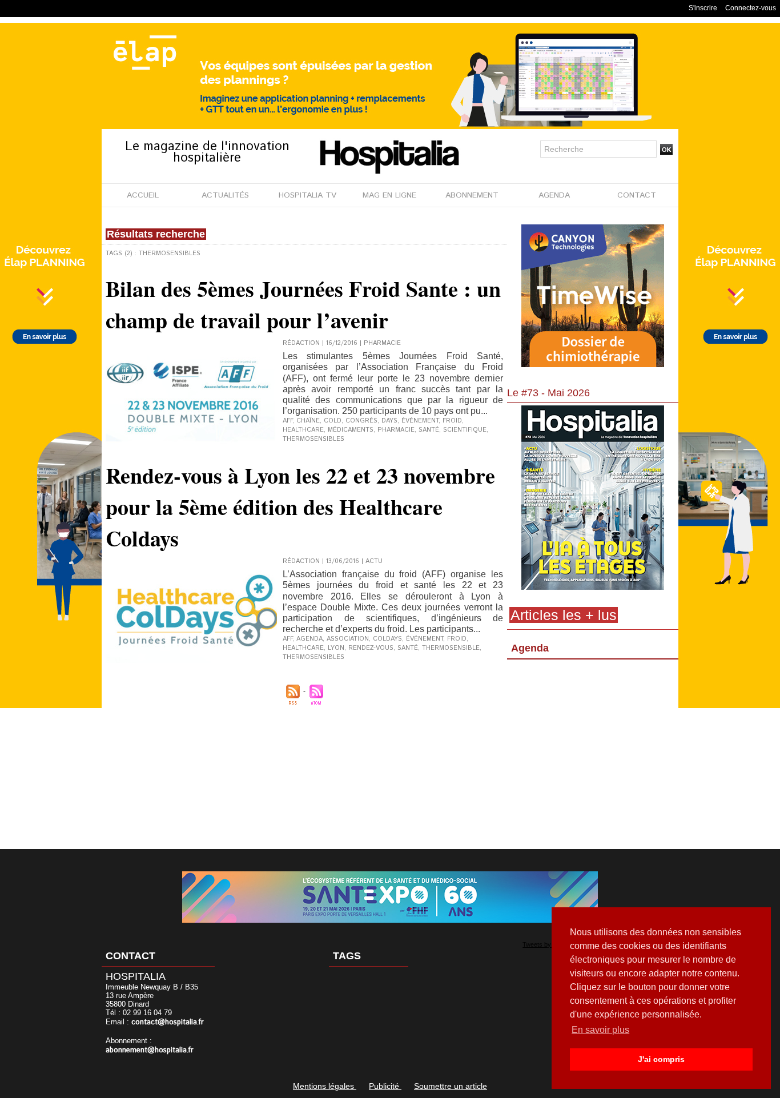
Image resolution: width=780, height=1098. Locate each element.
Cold (332, 420)
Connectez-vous (750, 8)
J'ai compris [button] (661, 1059)
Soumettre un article (450, 1086)
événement (420, 420)
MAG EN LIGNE (389, 195)
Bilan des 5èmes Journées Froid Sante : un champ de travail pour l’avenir (303, 304)
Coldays (387, 638)
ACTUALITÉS (225, 195)
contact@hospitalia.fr (167, 1022)
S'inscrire (703, 8)
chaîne (308, 420)
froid (457, 638)
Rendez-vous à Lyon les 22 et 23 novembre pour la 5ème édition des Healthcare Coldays (300, 507)
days (389, 420)
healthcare (303, 430)
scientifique (465, 430)
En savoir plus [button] (600, 1030)
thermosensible (451, 648)
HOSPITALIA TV (307, 195)
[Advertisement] (592, 756)
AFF (287, 420)
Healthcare (303, 648)
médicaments (350, 430)
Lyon (336, 648)
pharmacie (396, 430)
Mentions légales (324, 1086)
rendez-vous (370, 648)
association (348, 638)
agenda (309, 638)
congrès (361, 420)
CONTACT (636, 195)
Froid (452, 420)
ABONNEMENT (471, 195)
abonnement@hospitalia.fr (150, 1050)
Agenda (530, 648)
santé (429, 430)
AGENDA (554, 195)
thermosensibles (313, 439)
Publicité (385, 1086)
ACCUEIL (143, 195)
